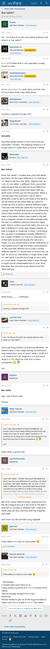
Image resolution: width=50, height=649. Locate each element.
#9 (48, 385)
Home (4, 639)
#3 (48, 84)
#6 (48, 165)
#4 (48, 109)
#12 (47, 536)
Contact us (6, 636)
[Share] (44, 32)
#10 (47, 419)
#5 (48, 131)
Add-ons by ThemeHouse (11, 647)
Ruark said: (7, 333)
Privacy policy (33, 636)
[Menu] (4, 3)
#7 (48, 292)
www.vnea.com (14, 89)
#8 (48, 327)
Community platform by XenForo (24, 644)
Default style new (11, 633)
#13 (47, 564)
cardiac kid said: (9, 424)
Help (43, 636)
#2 (48, 58)
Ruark (6, 16)
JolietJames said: (10, 304)
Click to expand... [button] (25, 497)
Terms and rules (19, 636)
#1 (48, 32)
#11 (47, 469)
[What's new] (41, 3)
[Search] (46, 3)
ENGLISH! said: (9, 474)
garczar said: (8, 570)
